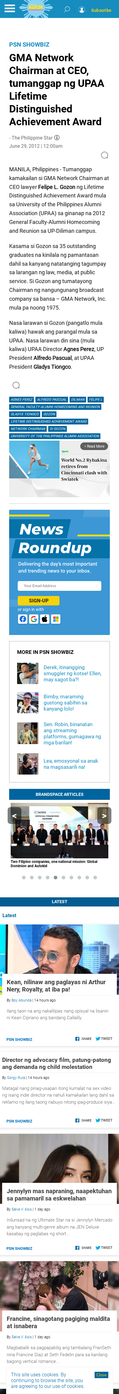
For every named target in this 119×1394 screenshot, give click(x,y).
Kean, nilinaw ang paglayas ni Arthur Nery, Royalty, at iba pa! (56, 985)
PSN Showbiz (29, 44)
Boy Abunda (21, 1000)
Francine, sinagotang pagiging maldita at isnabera (58, 1322)
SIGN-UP (39, 601)
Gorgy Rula (16, 1078)
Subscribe (101, 10)
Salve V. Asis (22, 1209)
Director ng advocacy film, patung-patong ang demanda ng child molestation (56, 1063)
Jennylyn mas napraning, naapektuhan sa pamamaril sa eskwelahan (59, 1194)
